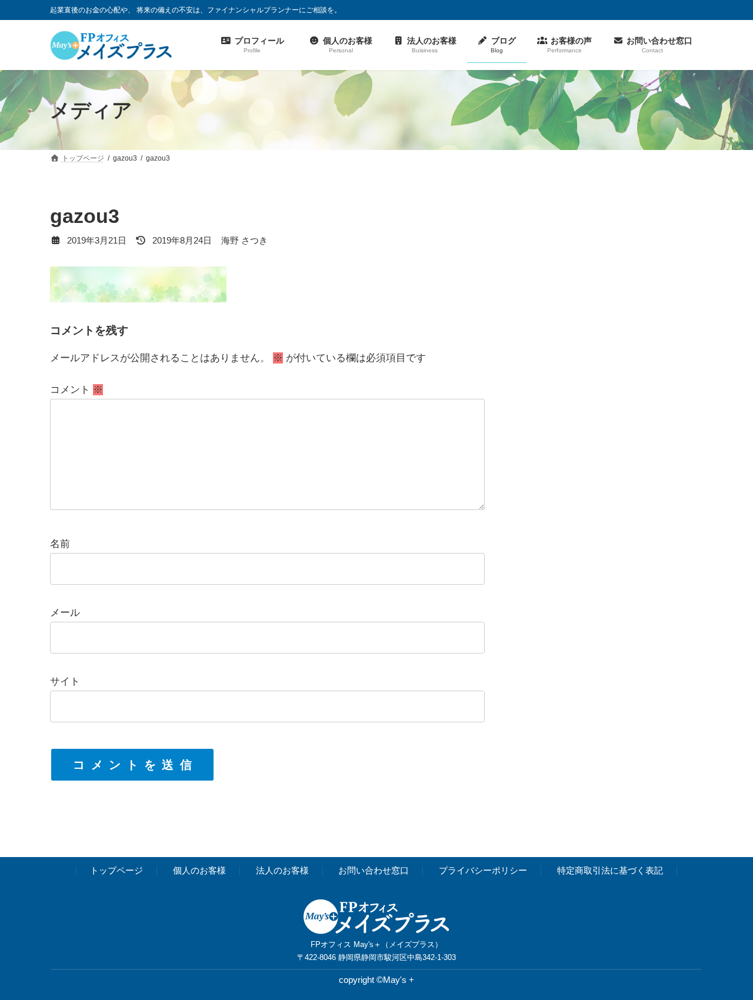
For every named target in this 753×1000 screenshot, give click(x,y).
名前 (60, 544)
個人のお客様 (199, 870)
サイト (65, 682)
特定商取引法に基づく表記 (610, 870)
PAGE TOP (724, 959)
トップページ (116, 870)
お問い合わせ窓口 (373, 870)
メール (65, 613)
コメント (76, 390)
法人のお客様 (282, 870)
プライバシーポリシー (483, 870)
